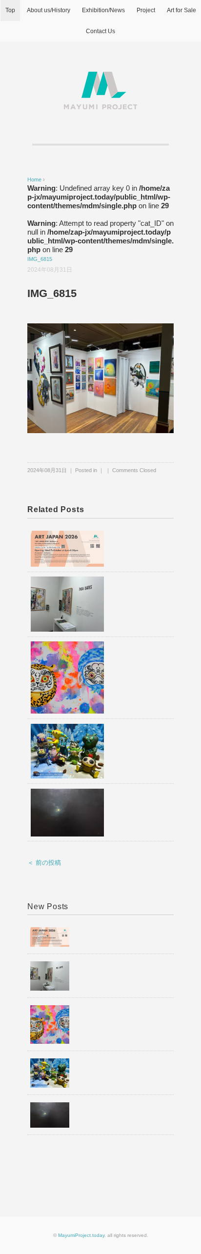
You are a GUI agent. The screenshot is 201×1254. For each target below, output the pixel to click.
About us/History (48, 10)
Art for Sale (181, 10)
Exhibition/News (103, 10)
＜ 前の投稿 (44, 862)
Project (146, 10)
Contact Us (100, 31)
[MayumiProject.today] (100, 77)
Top (10, 10)
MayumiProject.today (81, 1235)
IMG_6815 (39, 259)
